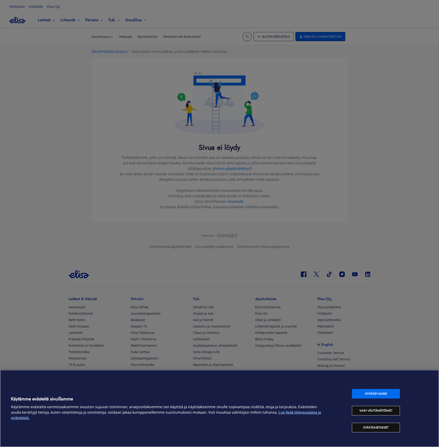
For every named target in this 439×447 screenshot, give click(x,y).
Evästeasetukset (375, 427)
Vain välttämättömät (375, 410)
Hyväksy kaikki (376, 393)
